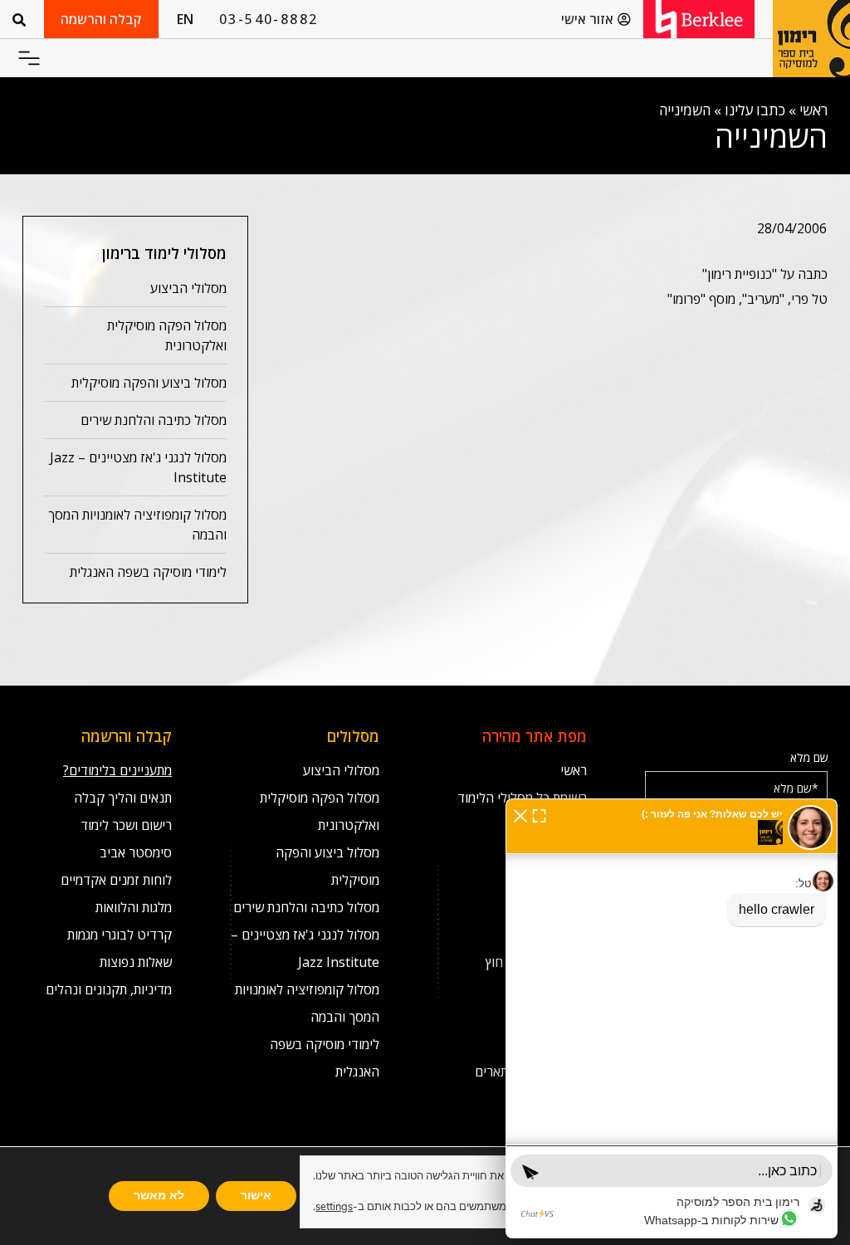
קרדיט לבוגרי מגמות (119, 934)
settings (334, 1206)
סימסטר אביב (136, 852)
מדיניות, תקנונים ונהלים (109, 989)
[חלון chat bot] (672, 1018)
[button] (28, 59)
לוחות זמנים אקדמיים (116, 880)
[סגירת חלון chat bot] (520, 814)
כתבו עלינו (755, 110)
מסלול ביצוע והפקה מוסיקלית (149, 383)
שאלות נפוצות (136, 962)
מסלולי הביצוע (188, 288)
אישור (256, 1196)
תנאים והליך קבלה (123, 797)
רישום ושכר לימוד (126, 825)
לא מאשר (159, 1196)
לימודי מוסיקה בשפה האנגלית (148, 572)
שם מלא (809, 757)
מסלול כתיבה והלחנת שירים (154, 420)
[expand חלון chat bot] (539, 814)
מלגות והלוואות (133, 907)
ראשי (813, 110)
